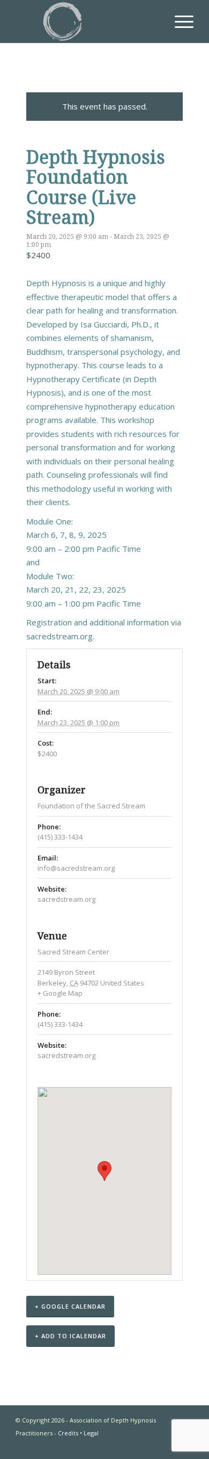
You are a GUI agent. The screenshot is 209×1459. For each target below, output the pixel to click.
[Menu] (178, 21)
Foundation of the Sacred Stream (91, 806)
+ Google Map (60, 993)
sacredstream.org (59, 636)
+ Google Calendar (70, 1306)
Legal (91, 1433)
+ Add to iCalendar (70, 1336)
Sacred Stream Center (73, 952)
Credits (68, 1433)
